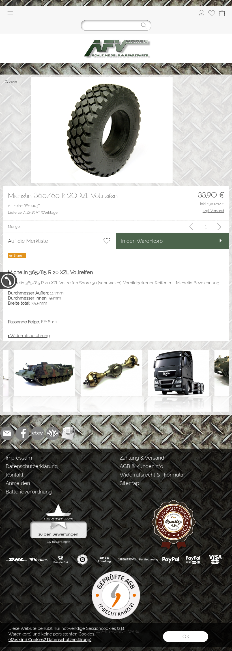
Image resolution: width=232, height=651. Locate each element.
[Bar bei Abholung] (104, 559)
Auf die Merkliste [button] (28, 241)
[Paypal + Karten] (192, 559)
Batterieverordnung (29, 492)
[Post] (60, 559)
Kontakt (14, 475)
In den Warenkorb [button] (142, 241)
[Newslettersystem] (68, 433)
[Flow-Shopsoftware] (53, 433)
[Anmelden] (201, 13)
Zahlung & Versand (142, 458)
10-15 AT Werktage (33, 212)
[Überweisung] (126, 559)
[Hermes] (38, 559)
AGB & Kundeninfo (141, 466)
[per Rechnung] (148, 559)
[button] (10, 13)
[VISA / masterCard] (214, 559)
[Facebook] (22, 433)
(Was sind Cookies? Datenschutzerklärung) (49, 639)
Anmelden (18, 483)
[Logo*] (116, 36)
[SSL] (82, 559)
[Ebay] (38, 433)
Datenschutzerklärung (32, 466)
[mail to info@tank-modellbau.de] (7, 433)
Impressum (19, 458)
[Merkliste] (211, 13)
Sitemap (129, 483)
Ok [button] (185, 636)
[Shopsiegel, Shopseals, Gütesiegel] (58, 505)
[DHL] (16, 559)
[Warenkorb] (221, 13)
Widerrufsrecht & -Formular (152, 475)
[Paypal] (170, 559)
